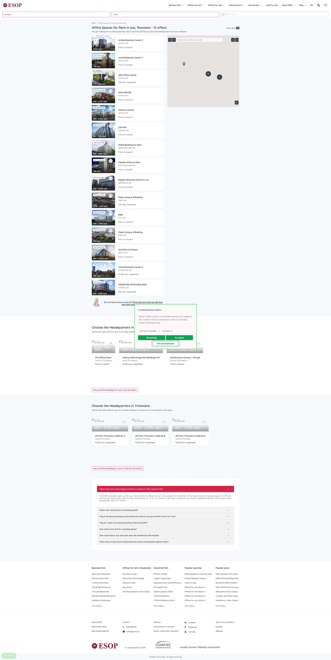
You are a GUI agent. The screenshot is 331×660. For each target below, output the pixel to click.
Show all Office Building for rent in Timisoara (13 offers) (117, 468)
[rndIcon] (111, 343)
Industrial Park (235, 5)
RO (311, 5)
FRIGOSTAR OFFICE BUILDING (132, 284)
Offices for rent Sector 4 (195, 600)
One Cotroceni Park (100, 578)
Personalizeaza (165, 343)
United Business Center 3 (130, 57)
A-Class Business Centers (195, 578)
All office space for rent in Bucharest (137, 591)
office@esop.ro (133, 631)
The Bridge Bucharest (101, 587)
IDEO (120, 214)
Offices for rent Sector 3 (195, 596)
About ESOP (287, 5)
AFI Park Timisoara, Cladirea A (110, 436)
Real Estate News (99, 626)
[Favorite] (325, 5)
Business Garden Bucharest (103, 596)
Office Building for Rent (130, 145)
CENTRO (122, 127)
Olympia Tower (129, 583)
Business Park (175, 5)
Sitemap (219, 631)
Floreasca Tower (130, 574)
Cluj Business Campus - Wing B (185, 357)
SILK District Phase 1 (128, 249)
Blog (301, 5)
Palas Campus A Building (130, 232)
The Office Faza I (103, 357)
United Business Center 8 (130, 267)
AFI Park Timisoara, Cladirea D (190, 436)
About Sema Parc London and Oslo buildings (227, 591)
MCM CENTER (124, 92)
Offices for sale (215, 5)
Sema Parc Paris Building (133, 578)
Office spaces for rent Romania (198, 574)
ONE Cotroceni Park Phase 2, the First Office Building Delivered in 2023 (227, 574)
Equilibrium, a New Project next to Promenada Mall (227, 600)
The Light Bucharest (100, 591)
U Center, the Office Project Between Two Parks (227, 596)
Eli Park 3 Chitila (160, 574)
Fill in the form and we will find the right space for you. (142, 303)
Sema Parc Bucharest (101, 574)
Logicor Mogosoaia (162, 578)
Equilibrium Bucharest (101, 600)
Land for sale (272, 5)
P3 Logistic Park (160, 587)
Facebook (192, 627)
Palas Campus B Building (130, 197)
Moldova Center (126, 110)
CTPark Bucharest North (164, 600)
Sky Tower (127, 587)
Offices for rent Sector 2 (195, 591)
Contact (126, 622)
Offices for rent (194, 5)
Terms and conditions (225, 622)
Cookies (219, 626)
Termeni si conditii (148, 331)
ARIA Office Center (127, 75)
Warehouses (253, 5)
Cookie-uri (167, 331)
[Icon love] (111, 344)
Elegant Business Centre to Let (133, 179)
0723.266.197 (131, 627)
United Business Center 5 (130, 40)
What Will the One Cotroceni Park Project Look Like (227, 587)
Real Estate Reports (100, 631)
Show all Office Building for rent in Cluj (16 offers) (114, 390)
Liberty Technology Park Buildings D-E (141, 357)
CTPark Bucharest (161, 596)
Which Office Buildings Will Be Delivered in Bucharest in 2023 (227, 578)
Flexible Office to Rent (129, 162)
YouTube (191, 632)
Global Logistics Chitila (163, 591)
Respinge (151, 337)
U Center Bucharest (100, 583)
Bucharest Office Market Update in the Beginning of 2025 (227, 583)
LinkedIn (191, 622)
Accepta (179, 337)
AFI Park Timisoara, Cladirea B (150, 436)
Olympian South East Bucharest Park (168, 583)
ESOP (94, 23)
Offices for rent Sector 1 (195, 587)
